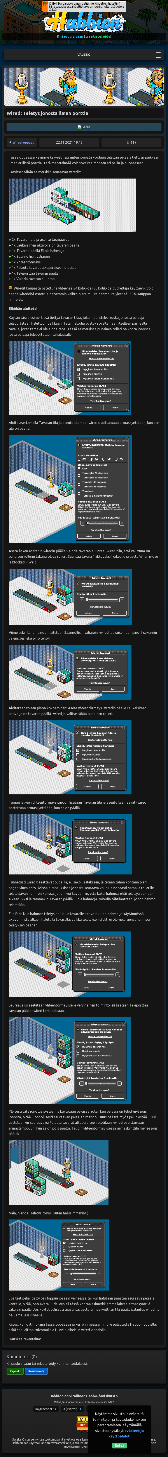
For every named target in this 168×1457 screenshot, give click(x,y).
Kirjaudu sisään (70, 36)
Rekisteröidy (36, 1371)
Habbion (51, 12)
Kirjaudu (15, 1371)
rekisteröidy (99, 36)
